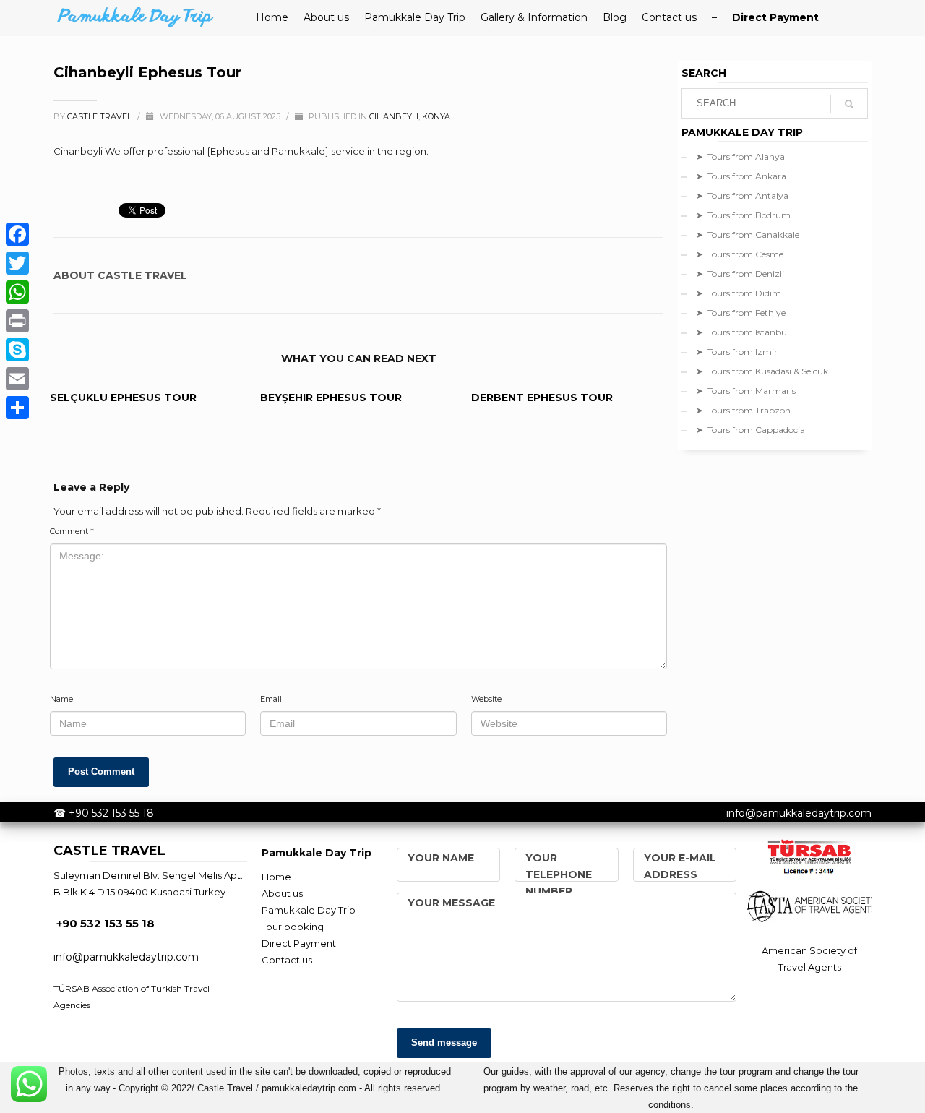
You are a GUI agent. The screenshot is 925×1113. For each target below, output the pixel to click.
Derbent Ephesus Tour (542, 397)
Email (271, 699)
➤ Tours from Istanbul (742, 332)
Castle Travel (100, 116)
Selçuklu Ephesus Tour (123, 397)
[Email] (17, 378)
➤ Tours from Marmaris (746, 390)
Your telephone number (558, 874)
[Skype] (17, 349)
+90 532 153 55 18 (111, 813)
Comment (72, 531)
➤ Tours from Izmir (737, 351)
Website (486, 699)
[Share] (17, 407)
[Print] (17, 320)
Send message (444, 1042)
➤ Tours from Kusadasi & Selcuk (762, 371)
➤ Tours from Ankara (741, 176)
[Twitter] (17, 263)
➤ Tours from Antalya (742, 195)
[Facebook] (17, 234)
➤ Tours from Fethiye (741, 312)
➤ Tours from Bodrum (743, 215)
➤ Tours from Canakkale (747, 234)
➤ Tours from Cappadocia (750, 429)
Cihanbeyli (393, 116)
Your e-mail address (680, 866)
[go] (849, 104)
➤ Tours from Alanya (740, 156)
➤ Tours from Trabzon (743, 410)
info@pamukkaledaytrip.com (799, 813)
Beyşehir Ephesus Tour (331, 397)
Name (61, 699)
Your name (441, 857)
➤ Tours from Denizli (740, 273)
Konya (436, 116)
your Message (451, 902)
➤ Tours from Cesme (739, 254)
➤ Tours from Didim (738, 293)
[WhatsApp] (17, 292)
